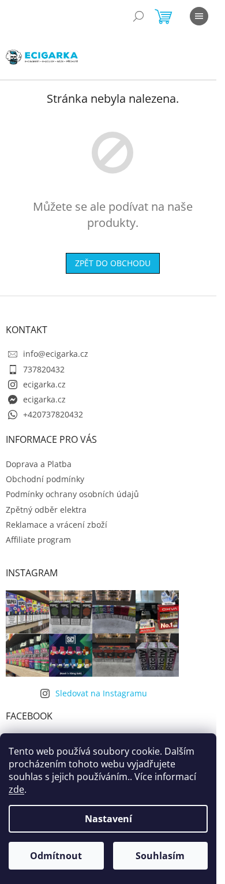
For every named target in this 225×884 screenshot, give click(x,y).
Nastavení (108, 818)
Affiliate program (38, 539)
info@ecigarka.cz (55, 353)
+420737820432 (53, 414)
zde (16, 789)
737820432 (44, 369)
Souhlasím (160, 855)
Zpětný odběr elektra (46, 509)
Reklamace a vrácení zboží (56, 524)
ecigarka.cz (44, 384)
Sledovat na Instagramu (101, 693)
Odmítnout (56, 855)
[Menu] (199, 16)
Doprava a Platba (39, 463)
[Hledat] (138, 16)
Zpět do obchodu (113, 263)
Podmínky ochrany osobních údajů (72, 493)
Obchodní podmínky (45, 478)
